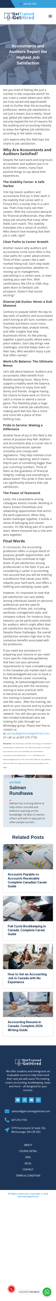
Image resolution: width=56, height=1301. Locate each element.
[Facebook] (17, 1100)
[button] (50, 16)
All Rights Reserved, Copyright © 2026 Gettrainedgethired (28, 1195)
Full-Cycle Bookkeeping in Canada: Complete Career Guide (27, 930)
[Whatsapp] (38, 1100)
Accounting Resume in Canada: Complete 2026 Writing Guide (25, 1026)
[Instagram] (24, 1100)
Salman (31, 755)
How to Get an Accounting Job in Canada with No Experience (27, 978)
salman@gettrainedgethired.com (27, 733)
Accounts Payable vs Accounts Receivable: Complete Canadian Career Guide (27, 880)
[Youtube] (31, 1100)
